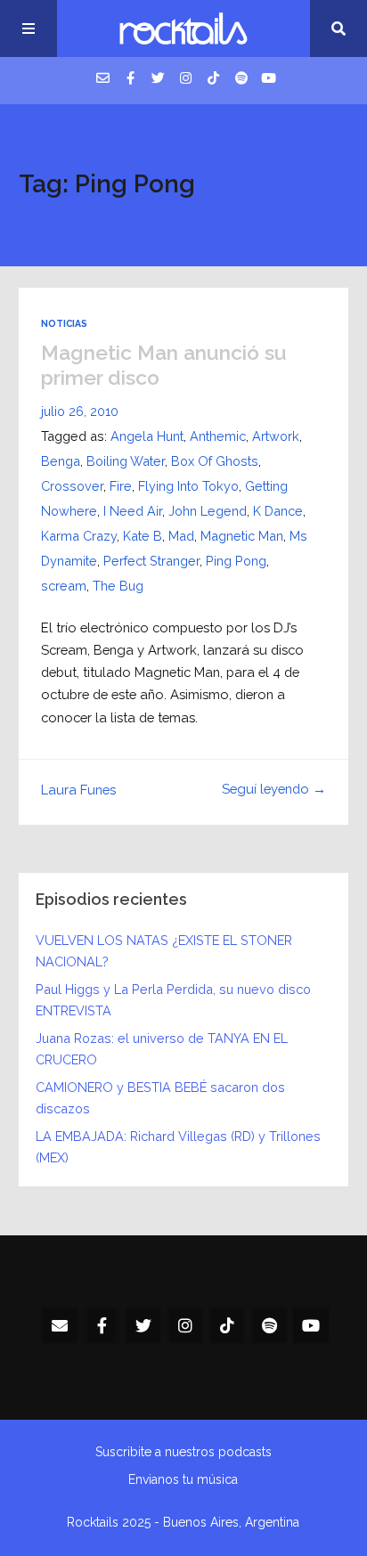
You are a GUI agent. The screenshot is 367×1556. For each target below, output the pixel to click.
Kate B (142, 535)
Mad (181, 535)
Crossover (72, 485)
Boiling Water (125, 460)
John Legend (207, 510)
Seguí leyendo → (274, 788)
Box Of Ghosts (214, 460)
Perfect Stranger (151, 560)
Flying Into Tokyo (188, 485)
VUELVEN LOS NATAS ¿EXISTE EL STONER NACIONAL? (164, 951)
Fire (121, 485)
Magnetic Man (241, 535)
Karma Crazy (79, 535)
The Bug (118, 585)
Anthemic (218, 436)
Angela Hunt (147, 436)
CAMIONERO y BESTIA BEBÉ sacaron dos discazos (160, 1097)
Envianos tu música (183, 1479)
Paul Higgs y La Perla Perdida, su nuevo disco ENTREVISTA (173, 1000)
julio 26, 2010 (79, 411)
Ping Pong (236, 560)
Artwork (275, 436)
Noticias (64, 323)
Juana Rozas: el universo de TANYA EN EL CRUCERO (162, 1049)
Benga (60, 460)
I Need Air (132, 510)
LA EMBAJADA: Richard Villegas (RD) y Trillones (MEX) (178, 1146)
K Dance (278, 510)
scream (63, 585)
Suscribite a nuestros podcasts (183, 1452)
